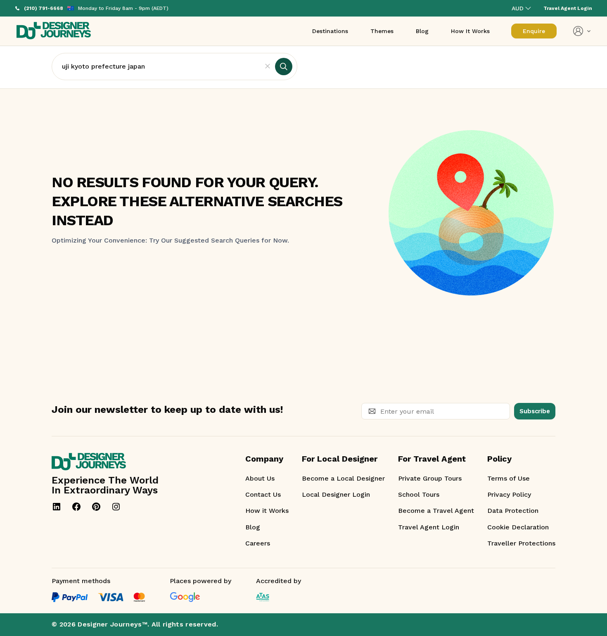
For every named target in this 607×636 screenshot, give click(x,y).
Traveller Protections (521, 543)
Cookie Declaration (518, 527)
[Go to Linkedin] (57, 507)
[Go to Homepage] (54, 31)
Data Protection (512, 511)
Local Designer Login (336, 494)
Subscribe (534, 411)
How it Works (267, 511)
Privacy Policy (509, 494)
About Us (260, 478)
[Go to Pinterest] (96, 507)
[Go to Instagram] (116, 507)
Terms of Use (508, 478)
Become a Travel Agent (436, 511)
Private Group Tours (430, 478)
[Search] (283, 66)
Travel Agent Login (428, 527)
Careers (257, 543)
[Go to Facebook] (76, 507)
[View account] (581, 31)
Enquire (534, 31)
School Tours (418, 494)
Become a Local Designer (343, 478)
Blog (252, 527)
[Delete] (268, 66)
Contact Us (263, 494)
